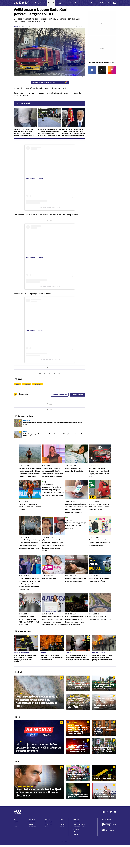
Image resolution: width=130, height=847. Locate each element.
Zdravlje (32, 819)
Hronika (17, 26)
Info (15, 819)
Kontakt (75, 834)
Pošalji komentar (77, 394)
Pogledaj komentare (60, 394)
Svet (95, 725)
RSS (74, 832)
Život (15, 827)
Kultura (31, 824)
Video (61, 819)
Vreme (62, 827)
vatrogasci (38, 384)
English (62, 824)
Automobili (48, 824)
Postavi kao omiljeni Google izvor (44, 82)
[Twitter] (102, 70)
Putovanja (32, 822)
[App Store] (109, 830)
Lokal (46, 827)
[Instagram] (112, 70)
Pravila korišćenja (79, 824)
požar (18, 384)
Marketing (76, 819)
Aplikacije (76, 829)
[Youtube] (115, 812)
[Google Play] (109, 824)
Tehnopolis (48, 822)
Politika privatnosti (79, 827)
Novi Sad (27, 384)
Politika (97, 745)
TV (60, 822)
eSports (47, 819)
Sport (16, 822)
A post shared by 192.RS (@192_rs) (49, 207)
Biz (15, 824)
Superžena (32, 827)
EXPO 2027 (71, 769)
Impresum (76, 822)
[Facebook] (92, 70)
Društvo (26, 420)
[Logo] (21, 3)
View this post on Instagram (35, 178)
